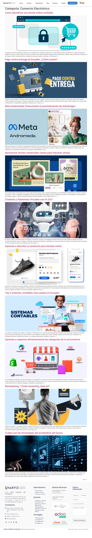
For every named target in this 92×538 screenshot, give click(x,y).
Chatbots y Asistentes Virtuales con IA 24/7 (29, 199)
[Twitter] (11, 522)
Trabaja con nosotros (40, 494)
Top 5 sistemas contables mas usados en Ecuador (32, 292)
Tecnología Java (38, 523)
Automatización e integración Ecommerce (40, 507)
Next (85, 479)
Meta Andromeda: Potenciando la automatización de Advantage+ (40, 106)
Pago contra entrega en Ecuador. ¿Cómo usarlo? (31, 59)
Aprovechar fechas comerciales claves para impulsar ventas (37, 152)
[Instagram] (9, 522)
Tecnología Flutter (39, 518)
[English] (81, 3)
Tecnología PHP (38, 519)
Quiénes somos (38, 490)
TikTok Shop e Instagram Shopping (58, 497)
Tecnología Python (39, 521)
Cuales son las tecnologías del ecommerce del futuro (34, 432)
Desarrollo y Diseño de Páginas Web (40, 504)
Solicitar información (79, 520)
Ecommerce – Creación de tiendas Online (40, 501)
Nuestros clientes (39, 492)
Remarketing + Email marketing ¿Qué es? (27, 386)
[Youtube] (16, 522)
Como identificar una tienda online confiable (29, 12)
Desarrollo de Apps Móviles (39, 510)
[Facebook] (6, 522)
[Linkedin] (14, 522)
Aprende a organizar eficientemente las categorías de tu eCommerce (42, 339)
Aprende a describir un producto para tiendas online (33, 246)
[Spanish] (83, 3)
